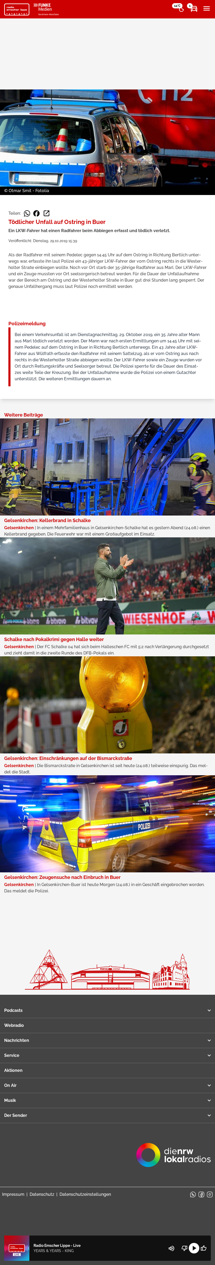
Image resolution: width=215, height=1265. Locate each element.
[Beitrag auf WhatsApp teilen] (27, 213)
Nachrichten (16, 1040)
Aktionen (13, 1070)
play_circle (194, 1248)
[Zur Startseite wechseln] (16, 9)
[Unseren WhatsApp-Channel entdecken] (193, 1194)
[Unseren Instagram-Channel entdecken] (210, 1194)
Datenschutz (42, 1194)
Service (11, 1055)
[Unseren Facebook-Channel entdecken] (201, 1194)
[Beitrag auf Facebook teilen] (36, 213)
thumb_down (184, 1248)
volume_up (171, 1248)
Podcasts (13, 1010)
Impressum (13, 1194)
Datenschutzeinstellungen (85, 1194)
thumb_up (203, 1248)
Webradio (14, 1025)
